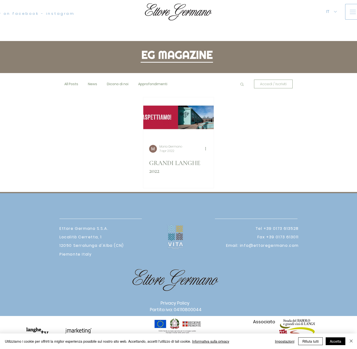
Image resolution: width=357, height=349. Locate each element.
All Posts (71, 84)
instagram (60, 13)
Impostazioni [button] (284, 341)
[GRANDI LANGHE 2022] (178, 117)
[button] (242, 84)
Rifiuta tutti (310, 341)
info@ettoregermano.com (269, 245)
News (92, 84)
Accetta (335, 341)
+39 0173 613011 (282, 237)
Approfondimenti (152, 84)
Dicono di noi (117, 84)
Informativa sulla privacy (210, 341)
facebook (24, 13)
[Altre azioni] (207, 149)
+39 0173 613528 (281, 228)
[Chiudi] (351, 341)
